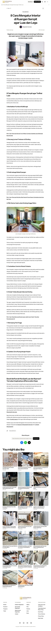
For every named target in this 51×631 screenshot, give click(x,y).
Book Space (30, 1)
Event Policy (40, 611)
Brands (4, 604)
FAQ (27, 606)
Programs (5, 608)
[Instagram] (20, 623)
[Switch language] (42, 2)
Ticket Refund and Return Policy (42, 609)
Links (27, 611)
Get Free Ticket (37, 1)
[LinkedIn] (31, 623)
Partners (28, 608)
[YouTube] (27, 623)
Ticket (4, 611)
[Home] (7, 2)
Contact (16, 614)
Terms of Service (41, 614)
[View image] (25, 54)
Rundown (5, 606)
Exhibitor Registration (19, 604)
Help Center (40, 618)
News (27, 613)
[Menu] (47, 2)
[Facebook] (24, 623)
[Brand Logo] (25, 598)
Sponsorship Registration (17, 607)
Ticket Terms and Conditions (41, 605)
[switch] (45, 2)
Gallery (27, 604)
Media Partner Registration (18, 611)
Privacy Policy (41, 616)
